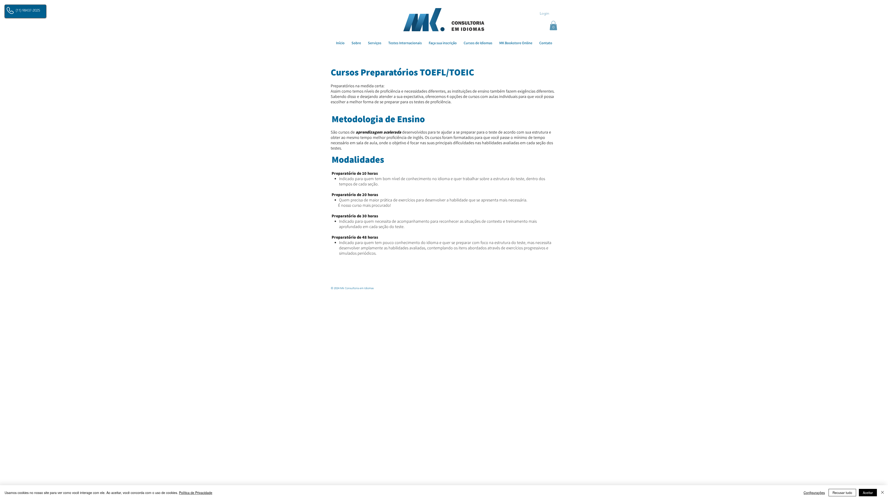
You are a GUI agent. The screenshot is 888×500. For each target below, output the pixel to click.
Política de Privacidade (195, 492)
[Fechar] (882, 492)
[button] (553, 25)
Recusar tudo (842, 492)
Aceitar (868, 492)
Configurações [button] (814, 492)
